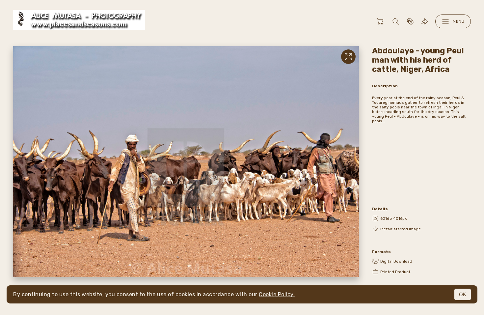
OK (462, 294)
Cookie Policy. (277, 294)
